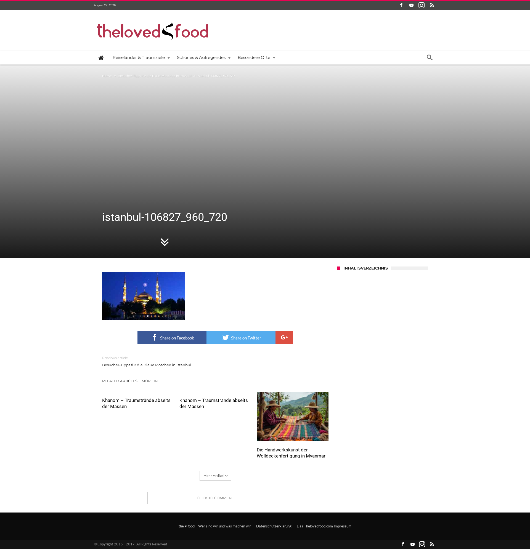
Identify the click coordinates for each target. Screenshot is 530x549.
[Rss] (431, 5)
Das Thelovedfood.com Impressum (324, 526)
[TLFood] (153, 18)
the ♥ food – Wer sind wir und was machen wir (215, 526)
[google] (284, 337)
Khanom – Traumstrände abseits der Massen (136, 403)
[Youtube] (411, 5)
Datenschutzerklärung (274, 526)
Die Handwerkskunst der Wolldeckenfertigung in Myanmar (291, 453)
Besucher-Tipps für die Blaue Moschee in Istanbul (154, 76)
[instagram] (421, 5)
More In (150, 381)
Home (107, 76)
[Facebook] (401, 5)
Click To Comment (215, 498)
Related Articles (119, 381)
